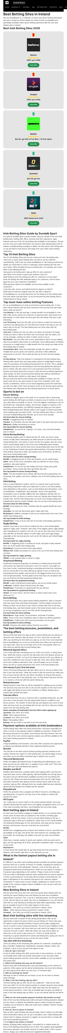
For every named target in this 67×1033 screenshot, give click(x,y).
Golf (61, 7)
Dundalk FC (15, 7)
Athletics (53, 7)
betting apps (12, 330)
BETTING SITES (42, 7)
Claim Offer (33, 65)
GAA (33, 7)
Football (26, 7)
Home (7, 7)
